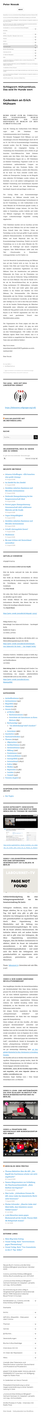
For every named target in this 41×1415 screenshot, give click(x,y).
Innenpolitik (12, 759)
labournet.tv (14, 965)
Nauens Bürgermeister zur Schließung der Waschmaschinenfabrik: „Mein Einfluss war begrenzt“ (20, 1185)
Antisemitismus (13, 748)
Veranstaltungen (7, 46)
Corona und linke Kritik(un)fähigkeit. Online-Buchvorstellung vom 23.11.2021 (19, 17)
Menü (20, 9)
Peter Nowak (11, 4)
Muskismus (9, 535)
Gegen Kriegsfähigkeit (14, 515)
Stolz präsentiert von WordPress (23, 1411)
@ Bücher (11, 712)
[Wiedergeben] (6, 1118)
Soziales (10, 772)
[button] (4, 458)
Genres (4, 41)
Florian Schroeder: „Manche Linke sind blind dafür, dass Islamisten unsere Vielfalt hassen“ (20, 1207)
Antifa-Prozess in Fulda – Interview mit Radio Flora (14, 77)
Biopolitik (9, 704)
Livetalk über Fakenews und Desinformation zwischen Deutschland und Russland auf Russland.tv (18, 60)
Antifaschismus (10, 366)
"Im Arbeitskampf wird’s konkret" (23, 726)
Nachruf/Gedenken (12, 737)
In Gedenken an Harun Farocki (10, 67)
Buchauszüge (12, 723)
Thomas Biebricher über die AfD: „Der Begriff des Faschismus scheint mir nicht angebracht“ (21, 1174)
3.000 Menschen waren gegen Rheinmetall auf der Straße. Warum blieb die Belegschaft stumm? (21, 1218)
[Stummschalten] (32, 1118)
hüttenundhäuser (14, 756)
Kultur (9, 764)
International (12, 761)
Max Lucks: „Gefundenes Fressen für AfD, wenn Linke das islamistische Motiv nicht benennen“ (21, 1196)
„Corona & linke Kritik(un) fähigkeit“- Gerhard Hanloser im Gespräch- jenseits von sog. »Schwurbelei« (20, 21)
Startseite (5, 30)
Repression (11, 770)
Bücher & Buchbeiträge (8, 49)
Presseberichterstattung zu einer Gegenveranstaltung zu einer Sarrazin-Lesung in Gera (20, 71)
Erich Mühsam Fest (18, 370)
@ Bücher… (5, 43)
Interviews (11, 731)
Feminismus (12, 753)
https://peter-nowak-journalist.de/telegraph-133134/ (20, 613)
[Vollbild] (35, 1118)
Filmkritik (9, 706)
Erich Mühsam (10, 370)
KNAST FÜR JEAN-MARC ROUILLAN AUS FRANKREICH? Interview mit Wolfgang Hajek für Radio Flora (20, 64)
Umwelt (10, 775)
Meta (4, 57)
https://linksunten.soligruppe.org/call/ (20, 408)
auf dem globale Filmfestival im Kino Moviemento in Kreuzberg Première (20, 1052)
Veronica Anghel (11, 778)
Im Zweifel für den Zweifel (15, 483)
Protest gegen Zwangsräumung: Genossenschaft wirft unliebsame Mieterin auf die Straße (18, 507)
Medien (10, 767)
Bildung (10, 750)
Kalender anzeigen (31, 458)
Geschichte (9, 734)
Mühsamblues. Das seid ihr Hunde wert (19, 372)
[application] (20, 1110)
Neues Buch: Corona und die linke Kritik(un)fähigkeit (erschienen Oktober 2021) (20, 14)
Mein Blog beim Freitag (17, 1166)
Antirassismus (10, 701)
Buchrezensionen (16, 715)
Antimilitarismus (12, 698)
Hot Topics (9, 796)
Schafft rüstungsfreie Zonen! (16, 529)
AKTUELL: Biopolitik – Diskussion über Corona (13, 35)
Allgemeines (12, 742)
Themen (5, 38)
